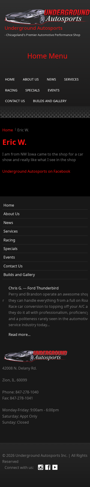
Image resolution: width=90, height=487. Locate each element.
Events (54, 90)
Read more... (13, 334)
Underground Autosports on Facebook (36, 171)
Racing (11, 90)
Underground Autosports (34, 28)
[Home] (47, 17)
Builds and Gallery (49, 101)
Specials (32, 90)
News (51, 79)
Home (10, 79)
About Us (31, 79)
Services (71, 79)
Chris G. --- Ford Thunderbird (27, 288)
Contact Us (15, 101)
